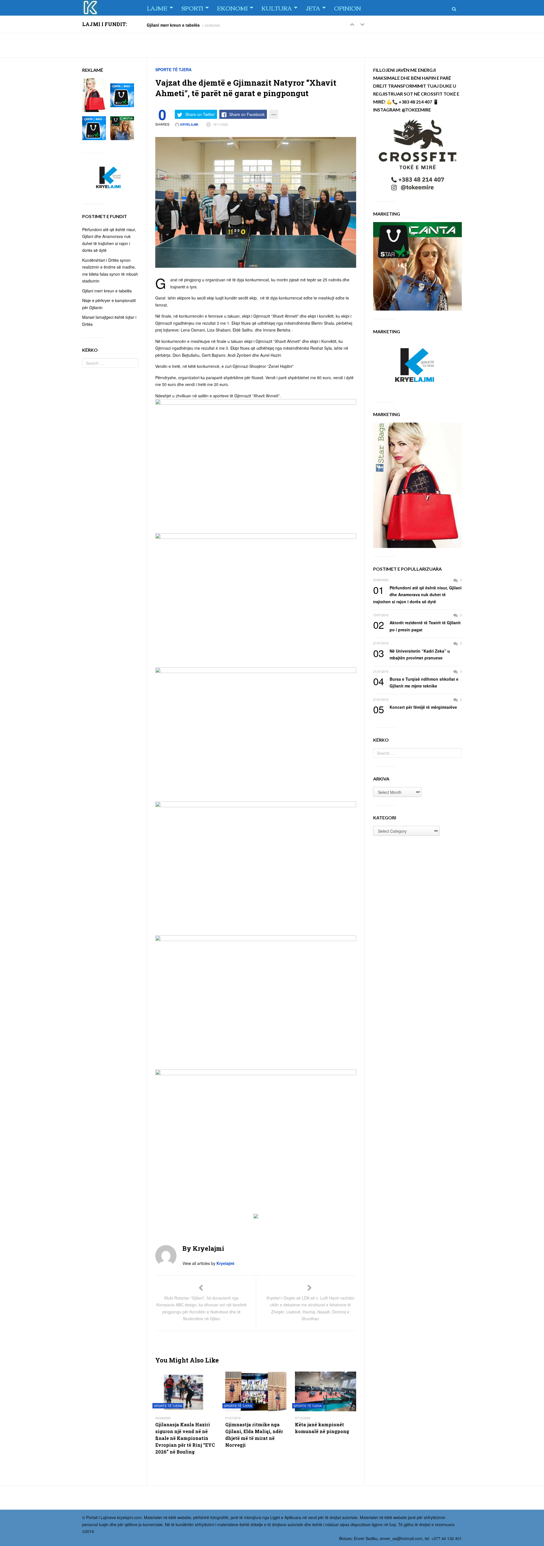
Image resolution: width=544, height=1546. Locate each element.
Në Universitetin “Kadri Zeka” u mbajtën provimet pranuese (411, 654)
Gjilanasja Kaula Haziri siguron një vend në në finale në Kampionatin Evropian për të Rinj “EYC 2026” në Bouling (185, 1438)
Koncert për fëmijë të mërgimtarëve (415, 707)
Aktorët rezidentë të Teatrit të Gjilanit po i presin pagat (417, 625)
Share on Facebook (247, 114)
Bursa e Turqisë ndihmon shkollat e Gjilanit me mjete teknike (415, 682)
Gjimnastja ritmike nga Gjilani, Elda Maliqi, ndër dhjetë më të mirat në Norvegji (254, 1434)
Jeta (313, 8)
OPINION (347, 8)
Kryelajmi (188, 124)
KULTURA (277, 8)
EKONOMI (232, 8)
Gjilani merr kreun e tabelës (173, 25)
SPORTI (192, 8)
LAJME (157, 8)
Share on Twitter (200, 114)
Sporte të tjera (173, 69)
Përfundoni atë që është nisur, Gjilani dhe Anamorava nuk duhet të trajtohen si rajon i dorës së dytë (417, 594)
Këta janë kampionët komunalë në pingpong (322, 1427)
